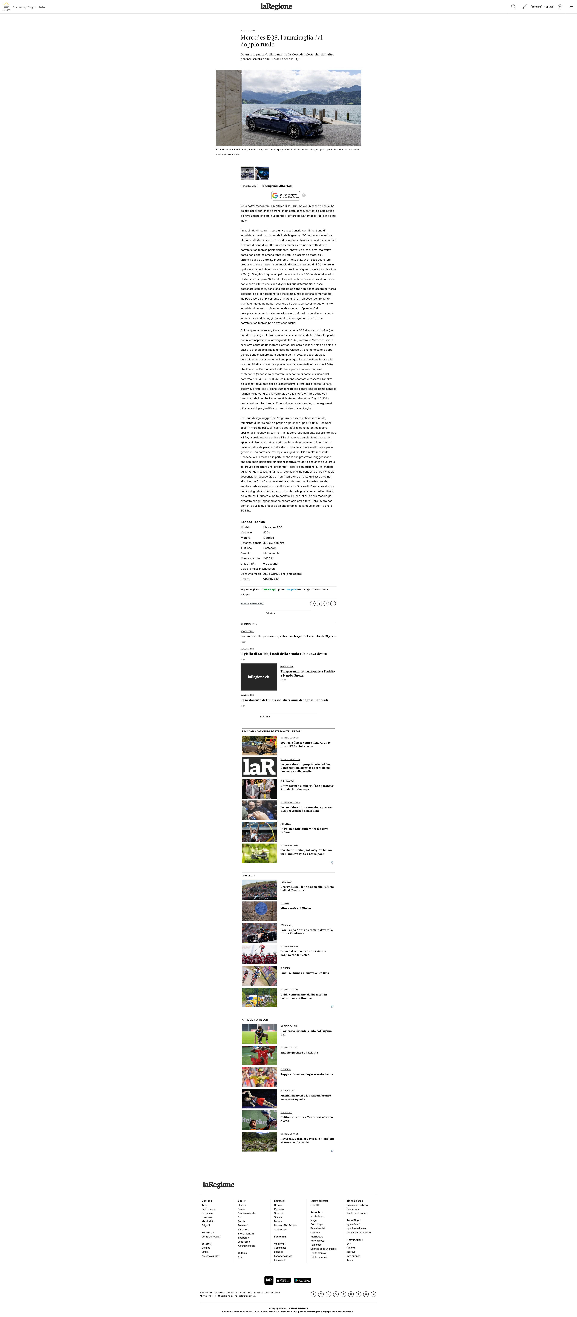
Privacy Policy (209, 1296)
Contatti (242, 1292)
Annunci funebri (273, 1292)
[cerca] (513, 6)
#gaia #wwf (353, 1224)
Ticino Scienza (355, 1200)
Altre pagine (354, 1239)
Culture (242, 1252)
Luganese (207, 1217)
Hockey (242, 1205)
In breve (351, 1251)
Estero (206, 1243)
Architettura (316, 1236)
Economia (280, 1236)
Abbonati (536, 6)
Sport (241, 1200)
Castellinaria (280, 1229)
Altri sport (243, 1229)
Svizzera (207, 1232)
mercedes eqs (257, 603)
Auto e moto (317, 1240)
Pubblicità (258, 1292)
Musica (278, 1221)
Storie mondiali (246, 1233)
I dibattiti (314, 1205)
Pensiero (279, 1209)
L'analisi (278, 1251)
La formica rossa (283, 1255)
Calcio (241, 1209)
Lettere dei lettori (319, 1200)
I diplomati (315, 1244)
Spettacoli (279, 1200)
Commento (280, 1247)
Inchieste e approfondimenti (319, 1216)
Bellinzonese (208, 1209)
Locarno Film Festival (285, 1225)
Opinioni (279, 1243)
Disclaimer (219, 1292)
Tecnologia (316, 1224)
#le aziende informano (359, 1232)
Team (350, 1260)
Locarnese (207, 1213)
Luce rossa (244, 1241)
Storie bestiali (317, 1228)
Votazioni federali (211, 1236)
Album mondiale (246, 1245)
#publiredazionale (356, 1228)
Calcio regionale (246, 1213)
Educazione (353, 1209)
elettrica (245, 603)
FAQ (250, 1292)
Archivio (351, 1247)
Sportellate (244, 1237)
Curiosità (315, 1232)
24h (349, 1243)
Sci (239, 1217)
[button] (313, 1294)
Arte (240, 1257)
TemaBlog (353, 1220)
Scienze (278, 1213)
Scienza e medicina (357, 1205)
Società (278, 1217)
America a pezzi (210, 1255)
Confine (206, 1247)
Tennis (241, 1221)
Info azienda (353, 1255)
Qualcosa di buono (357, 1213)
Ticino (205, 1205)
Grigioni (206, 1225)
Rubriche (316, 1212)
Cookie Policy (226, 1296)
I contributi (279, 1260)
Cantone (207, 1200)
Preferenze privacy (246, 1296)
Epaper (549, 6)
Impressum (232, 1292)
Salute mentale (318, 1252)
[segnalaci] (525, 6)
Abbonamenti (206, 1292)
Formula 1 (243, 1225)
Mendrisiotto (208, 1221)
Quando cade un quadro (323, 1248)
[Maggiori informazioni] (304, 195)
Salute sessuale (318, 1257)
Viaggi (313, 1220)
